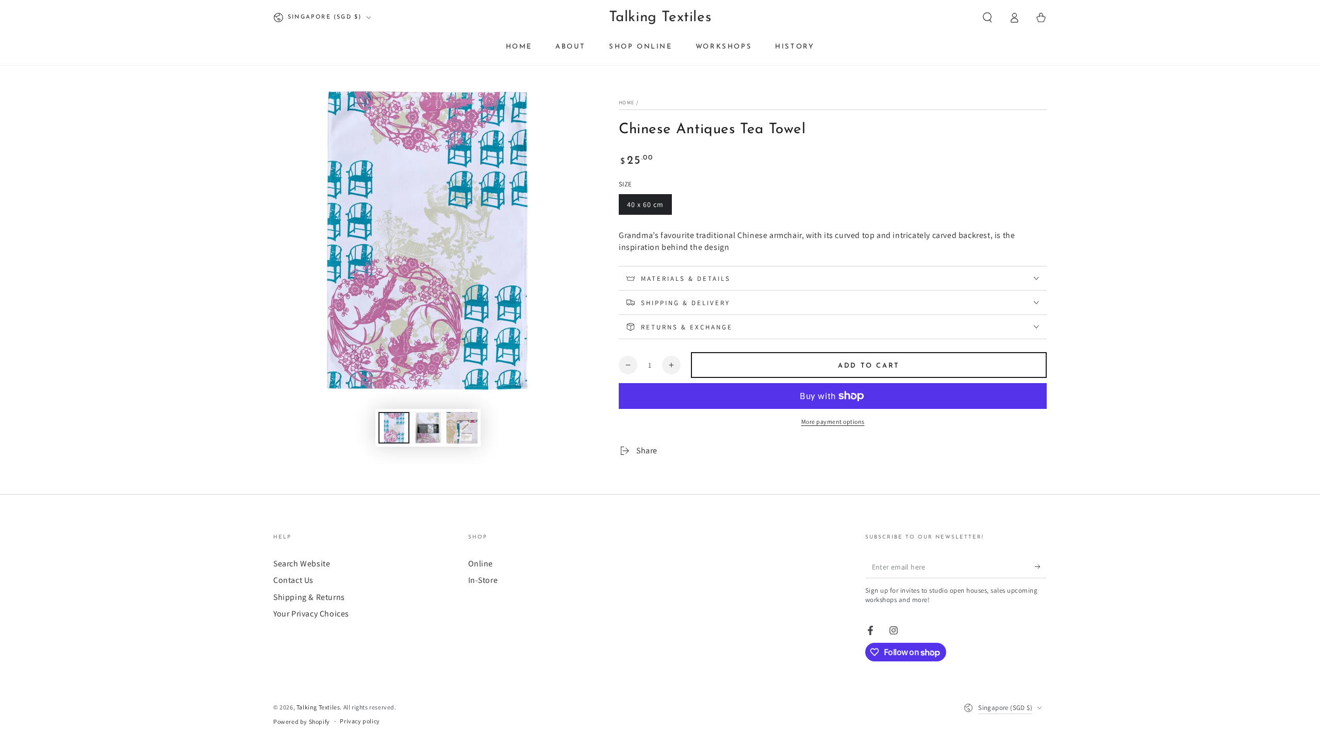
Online (480, 563)
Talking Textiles (318, 707)
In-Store (483, 580)
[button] (987, 17)
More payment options (833, 421)
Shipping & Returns (309, 597)
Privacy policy (360, 721)
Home (626, 102)
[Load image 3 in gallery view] (462, 428)
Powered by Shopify (301, 721)
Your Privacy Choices (311, 613)
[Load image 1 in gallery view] (393, 428)
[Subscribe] (1041, 566)
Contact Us (293, 580)
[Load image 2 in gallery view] (427, 428)
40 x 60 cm (647, 207)
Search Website (301, 563)
